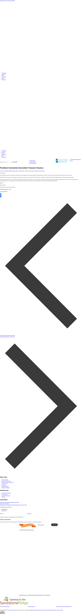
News (3, 78)
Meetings (3, 74)
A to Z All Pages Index (6, 495)
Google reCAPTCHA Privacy (40, 610)
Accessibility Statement (6, 493)
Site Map (3, 497)
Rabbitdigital (31, 610)
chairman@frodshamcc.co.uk (5, 189)
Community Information (6, 481)
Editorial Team (21, 170)
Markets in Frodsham (6, 487)
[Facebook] (41, 193)
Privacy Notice (4, 494)
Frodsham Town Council (12, 610)
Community (4, 77)
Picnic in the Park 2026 (4, 503)
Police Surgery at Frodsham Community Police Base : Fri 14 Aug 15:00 (13, 504)
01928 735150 (7, 519)
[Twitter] (41, 195)
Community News (41, 170)
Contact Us (4, 79)
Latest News (31, 170)
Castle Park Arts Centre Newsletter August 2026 (9, 502)
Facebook (29, 513)
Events (3, 75)
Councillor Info (32, 160)
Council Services (33, 161)
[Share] (41, 196)
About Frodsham (33, 163)
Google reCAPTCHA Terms (51, 610)
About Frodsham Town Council (7, 482)
